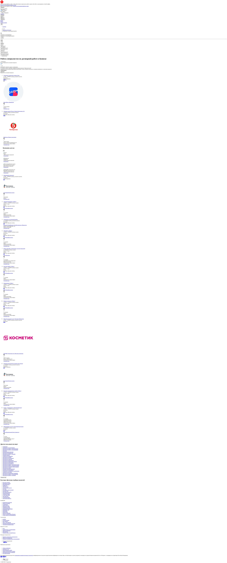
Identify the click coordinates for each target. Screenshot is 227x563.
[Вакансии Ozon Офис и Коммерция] (115, 92)
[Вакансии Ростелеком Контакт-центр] (115, 186)
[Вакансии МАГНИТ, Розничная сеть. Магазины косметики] (115, 338)
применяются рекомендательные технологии (24, 555)
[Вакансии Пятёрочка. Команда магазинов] (115, 126)
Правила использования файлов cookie (21, 6)
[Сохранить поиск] (1, 41)
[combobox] (5, 34)
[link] (2, 18)
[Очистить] (2, 38)
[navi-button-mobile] (1, 24)
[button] (1, 20)
